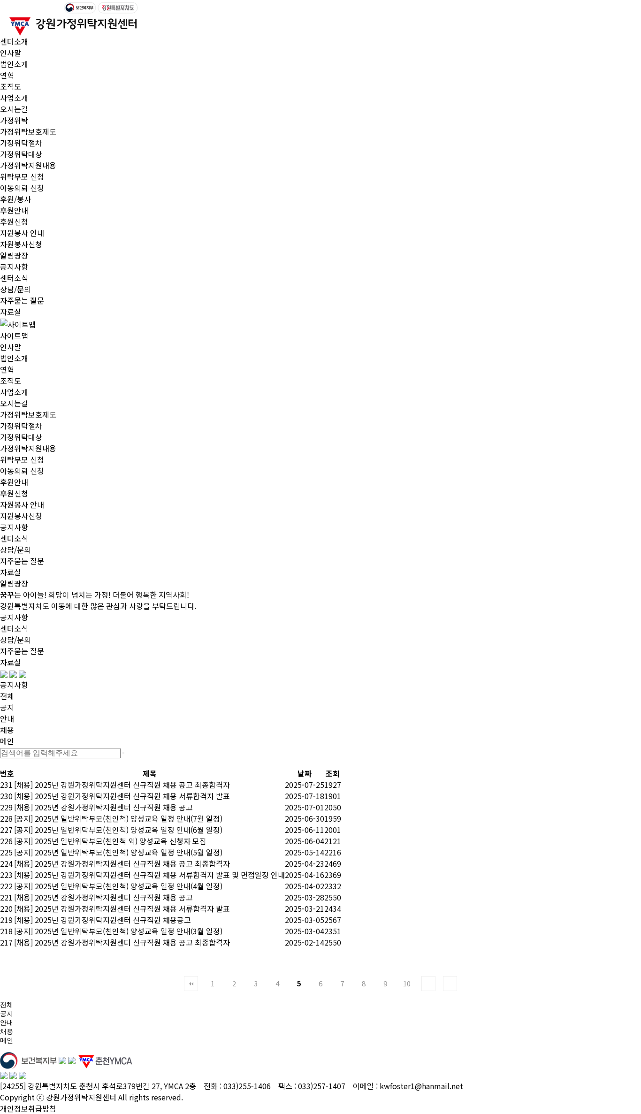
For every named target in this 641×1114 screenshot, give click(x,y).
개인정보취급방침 (28, 1108)
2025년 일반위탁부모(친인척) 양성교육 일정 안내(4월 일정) (128, 886)
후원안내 (14, 210)
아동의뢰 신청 (22, 187)
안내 (7, 718)
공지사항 (14, 266)
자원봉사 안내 (22, 232)
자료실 (10, 311)
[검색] (123, 753)
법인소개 (14, 63)
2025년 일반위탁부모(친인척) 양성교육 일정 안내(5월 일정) (128, 852)
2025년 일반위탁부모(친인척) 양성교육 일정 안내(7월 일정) (128, 818)
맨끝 (450, 983)
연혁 (7, 75)
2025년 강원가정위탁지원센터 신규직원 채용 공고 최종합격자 (132, 784)
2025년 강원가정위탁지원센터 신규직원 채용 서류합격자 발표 (132, 795)
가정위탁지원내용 (28, 165)
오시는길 (14, 108)
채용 (7, 729)
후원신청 (14, 221)
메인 (7, 741)
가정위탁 (14, 120)
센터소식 (14, 277)
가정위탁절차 (21, 142)
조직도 (10, 86)
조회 (333, 773)
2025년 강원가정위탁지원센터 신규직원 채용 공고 (114, 807)
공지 (7, 707)
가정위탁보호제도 (28, 131)
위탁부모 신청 (22, 176)
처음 (191, 983)
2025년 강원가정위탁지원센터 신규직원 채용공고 (113, 919)
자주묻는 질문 (22, 300)
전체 (7, 696)
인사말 (10, 52)
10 (407, 983)
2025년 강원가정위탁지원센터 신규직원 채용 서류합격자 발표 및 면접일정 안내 (160, 874)
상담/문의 (15, 289)
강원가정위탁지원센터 (81, 1097)
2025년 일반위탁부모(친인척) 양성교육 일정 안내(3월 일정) (128, 931)
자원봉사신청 (21, 244)
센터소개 (14, 41)
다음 (428, 983)
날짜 (305, 773)
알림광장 (14, 255)
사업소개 (14, 97)
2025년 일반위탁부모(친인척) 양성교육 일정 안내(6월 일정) (128, 829)
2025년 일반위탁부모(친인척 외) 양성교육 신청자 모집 (120, 841)
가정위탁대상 (21, 154)
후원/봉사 (15, 199)
